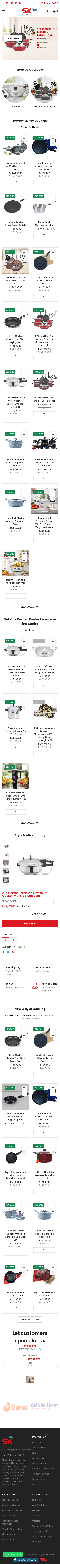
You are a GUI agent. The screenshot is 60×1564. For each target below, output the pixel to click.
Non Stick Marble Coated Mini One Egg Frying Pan (15, 1116)
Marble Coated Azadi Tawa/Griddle (15, 223)
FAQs (34, 1484)
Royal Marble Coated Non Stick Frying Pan (15, 339)
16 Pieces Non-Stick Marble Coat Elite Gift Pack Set (44, 462)
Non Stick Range (10, 1515)
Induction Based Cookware (10, 1522)
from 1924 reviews (28, 1348)
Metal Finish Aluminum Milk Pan (44, 223)
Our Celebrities (39, 1505)
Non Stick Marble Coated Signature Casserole (15, 462)
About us (36, 1442)
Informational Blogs (42, 1536)
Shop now (13, 38)
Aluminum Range (11, 1505)
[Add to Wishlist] (24, 138)
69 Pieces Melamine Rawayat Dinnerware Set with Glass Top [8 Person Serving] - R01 (44, 734)
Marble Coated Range (13, 1529)
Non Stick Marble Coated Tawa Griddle (44, 280)
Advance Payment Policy (45, 1468)
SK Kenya (36, 1541)
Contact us (38, 1458)
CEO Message (39, 1447)
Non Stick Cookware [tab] (43, 1015)
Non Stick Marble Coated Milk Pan (15, 1294)
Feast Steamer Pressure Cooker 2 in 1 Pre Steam (16, 731)
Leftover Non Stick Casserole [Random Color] (44, 1175)
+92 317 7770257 (49, 2)
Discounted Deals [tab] (30, 127)
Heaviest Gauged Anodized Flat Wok (15, 581)
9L (6, 940)
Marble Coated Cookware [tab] (18, 1015)
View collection (30, 606)
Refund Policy (39, 1463)
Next (55, 864)
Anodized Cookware (12, 1510)
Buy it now (30, 923)
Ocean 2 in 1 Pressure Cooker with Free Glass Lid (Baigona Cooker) (44, 523)
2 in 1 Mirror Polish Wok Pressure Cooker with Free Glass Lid (15, 402)
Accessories (8, 1539)
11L (14, 940)
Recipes (36, 1510)
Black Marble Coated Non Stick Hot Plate (44, 166)
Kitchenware (8, 1534)
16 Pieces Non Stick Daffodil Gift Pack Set (15, 166)
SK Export (36, 1452)
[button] (55, 11)
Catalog (36, 1520)
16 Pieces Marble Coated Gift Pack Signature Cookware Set (16, 1235)
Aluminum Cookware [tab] (30, 1019)
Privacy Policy (39, 1479)
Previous (15, 864)
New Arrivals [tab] (30, 630)
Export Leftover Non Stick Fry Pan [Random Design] (15, 1175)
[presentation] (4, 93)
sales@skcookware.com (19, 1449)
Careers (36, 1515)
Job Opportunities (41, 1531)
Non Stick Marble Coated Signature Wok (15, 521)
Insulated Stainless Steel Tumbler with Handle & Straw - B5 (15, 795)
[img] (30, 1345)
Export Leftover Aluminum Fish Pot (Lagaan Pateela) (44, 669)
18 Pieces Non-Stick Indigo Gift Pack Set (44, 399)
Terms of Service (41, 1473)
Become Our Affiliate (43, 1526)
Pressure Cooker (10, 1499)
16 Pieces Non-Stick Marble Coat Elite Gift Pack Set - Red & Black (44, 341)
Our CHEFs (37, 1499)
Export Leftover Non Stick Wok (44, 1294)
